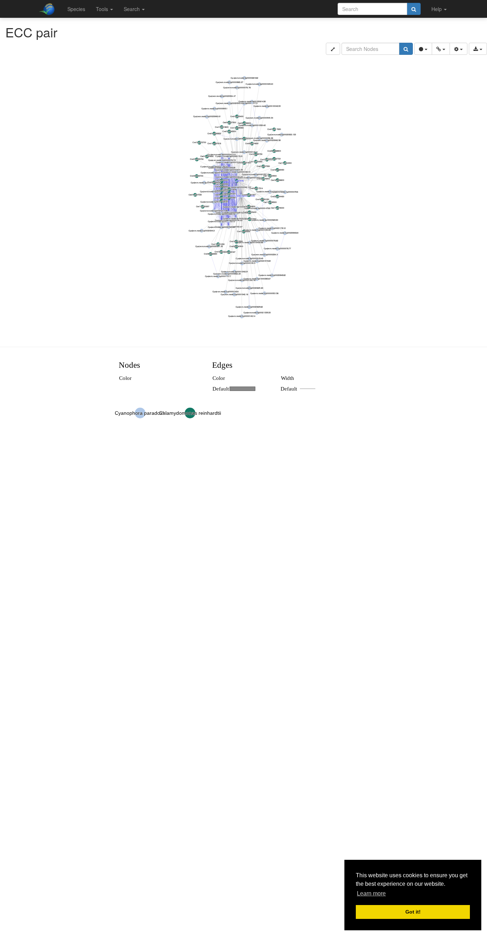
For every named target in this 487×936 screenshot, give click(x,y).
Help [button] (437, 8)
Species (76, 8)
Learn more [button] (371, 893)
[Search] (414, 9)
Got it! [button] (413, 912)
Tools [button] (102, 8)
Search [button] (132, 8)
